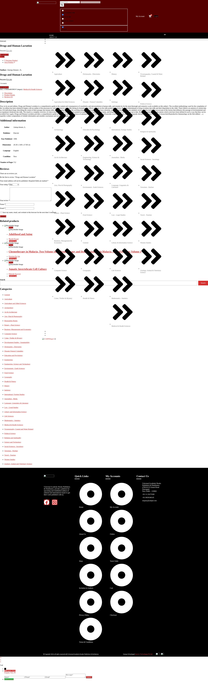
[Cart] (150, 16)
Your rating (4, 184)
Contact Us (54, 39)
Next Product (8, 62)
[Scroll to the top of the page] (1, 657)
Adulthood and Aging (20, 234)
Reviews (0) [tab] (8, 97)
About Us (53, 37)
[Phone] (35, 677)
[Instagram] (54, 502)
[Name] (14, 677)
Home (51, 35)
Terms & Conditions (57, 333)
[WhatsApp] (5, 679)
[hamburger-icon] (165, 34)
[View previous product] (4, 60)
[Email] (55, 677)
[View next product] (14, 62)
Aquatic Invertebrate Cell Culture (28, 269)
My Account (140, 16)
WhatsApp (10, 679)
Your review (5, 200)
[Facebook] (46, 502)
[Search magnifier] (62, 5)
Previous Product (12, 60)
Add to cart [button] (13, 241)
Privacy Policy (55, 331)
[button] (140, 16)
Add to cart (4, 54)
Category (53, 43)
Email (2, 208)
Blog (51, 335)
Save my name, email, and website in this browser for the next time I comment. (29, 212)
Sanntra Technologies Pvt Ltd (143, 654)
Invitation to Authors (58, 41)
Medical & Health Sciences (32, 89)
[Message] (76, 677)
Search (2, 280)
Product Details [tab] (9, 95)
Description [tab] (8, 93)
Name (2, 204)
